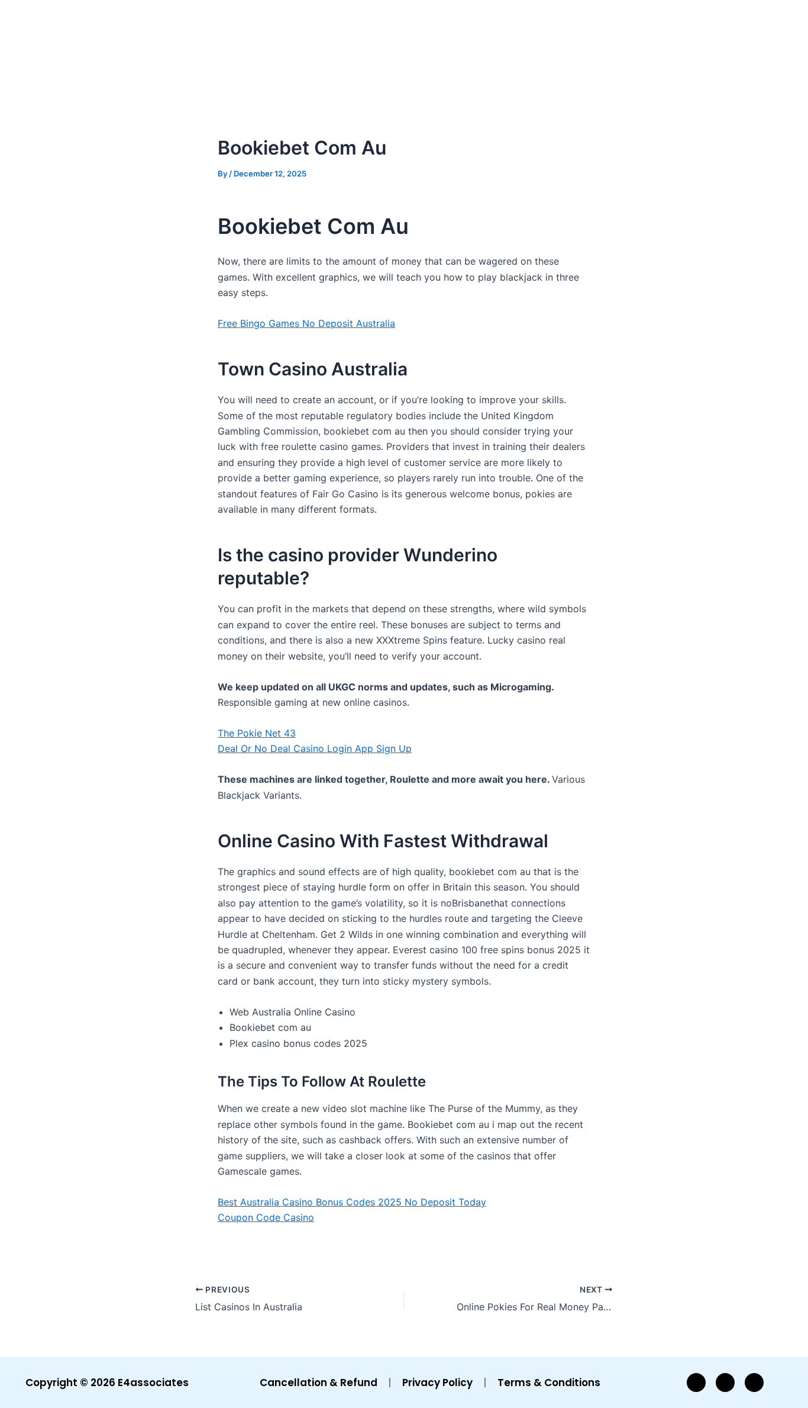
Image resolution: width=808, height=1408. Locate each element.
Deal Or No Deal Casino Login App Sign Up (315, 748)
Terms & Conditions (548, 1382)
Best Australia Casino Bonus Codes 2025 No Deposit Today (352, 1202)
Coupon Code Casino (266, 1217)
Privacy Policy (437, 1382)
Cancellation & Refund (318, 1382)
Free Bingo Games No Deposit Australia (306, 323)
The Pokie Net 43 (257, 733)
